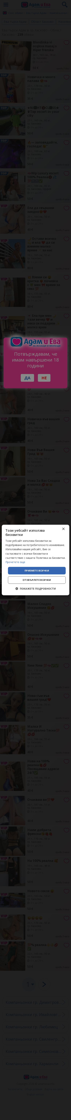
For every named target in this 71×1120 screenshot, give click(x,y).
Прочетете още (15, 562)
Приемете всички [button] (37, 570)
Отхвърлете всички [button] (37, 580)
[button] (35, 588)
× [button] (63, 529)
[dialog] (35, 560)
